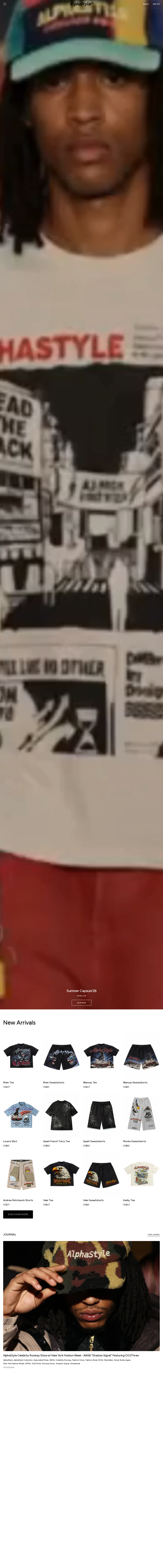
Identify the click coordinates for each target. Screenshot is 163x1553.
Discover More (18, 1214)
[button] (4, 4)
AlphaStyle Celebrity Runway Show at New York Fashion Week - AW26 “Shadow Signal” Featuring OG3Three (71, 1355)
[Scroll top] (158, 1548)
